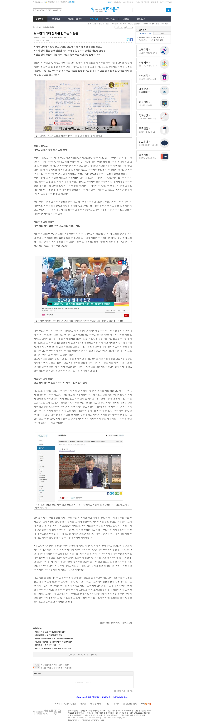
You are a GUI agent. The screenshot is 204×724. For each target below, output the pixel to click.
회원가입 (116, 2)
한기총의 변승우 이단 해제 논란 (47, 645)
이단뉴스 (38, 27)
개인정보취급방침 (69, 704)
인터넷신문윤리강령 (130, 704)
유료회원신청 (154, 2)
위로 (131, 691)
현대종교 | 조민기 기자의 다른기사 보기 (117, 623)
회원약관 (83, 704)
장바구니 (162, 2)
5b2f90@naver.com (58, 37)
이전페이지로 (120, 691)
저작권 (107, 704)
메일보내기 (84, 654)
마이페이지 (123, 2)
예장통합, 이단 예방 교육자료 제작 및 (151, 37)
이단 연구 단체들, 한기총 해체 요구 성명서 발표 (54, 642)
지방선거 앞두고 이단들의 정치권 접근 (50, 632)
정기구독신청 (145, 2)
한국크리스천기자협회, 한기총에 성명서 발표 (53, 648)
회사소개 (56, 704)
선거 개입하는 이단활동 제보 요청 (48, 635)
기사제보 (137, 2)
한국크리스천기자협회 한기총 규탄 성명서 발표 (54, 638)
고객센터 (130, 2)
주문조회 (168, 2)
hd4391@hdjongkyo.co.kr (117, 717)
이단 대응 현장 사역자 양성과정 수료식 (55, 665)
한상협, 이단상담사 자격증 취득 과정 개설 (56, 668)
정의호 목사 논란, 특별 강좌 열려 (151, 40)
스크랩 (95, 654)
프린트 (73, 654)
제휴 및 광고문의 (95, 704)
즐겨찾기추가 (40, 2)
